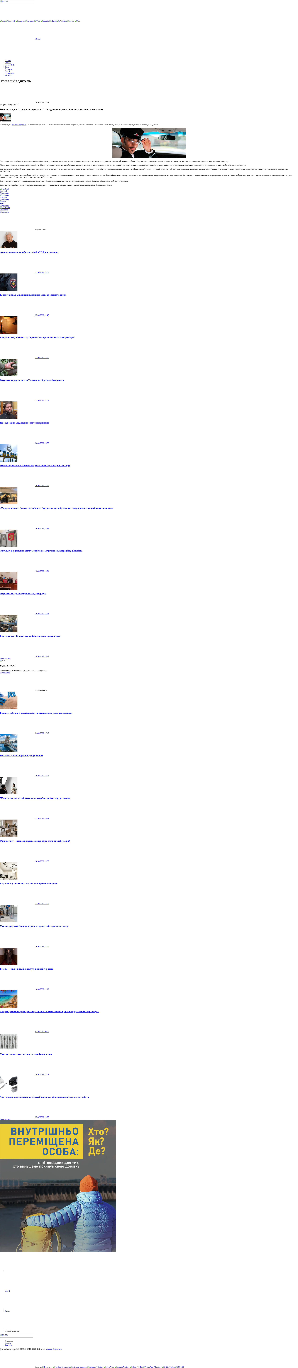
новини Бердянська (54, 1349)
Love (50, 1367)
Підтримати (9, 73)
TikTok (140, 1367)
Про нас (8, 1343)
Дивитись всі (5, 658)
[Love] (3, 21)
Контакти (8, 1345)
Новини (8, 63)
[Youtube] (45, 21)
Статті (7, 71)
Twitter (172, 1367)
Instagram (83, 1367)
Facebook (66, 1367)
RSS (182, 1367)
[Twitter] (71, 21)
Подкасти (8, 69)
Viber (112, 1367)
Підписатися (5, 673)
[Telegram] (29, 21)
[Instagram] (20, 21)
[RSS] (78, 21)
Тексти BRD (10, 65)
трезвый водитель (19, 125)
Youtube (126, 1367)
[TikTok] (53, 21)
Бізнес (7, 1311)
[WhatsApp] (62, 21)
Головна (8, 61)
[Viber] (37, 21)
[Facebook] (11, 21)
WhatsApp (157, 1367)
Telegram (100, 1367)
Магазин (8, 75)
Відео (7, 67)
